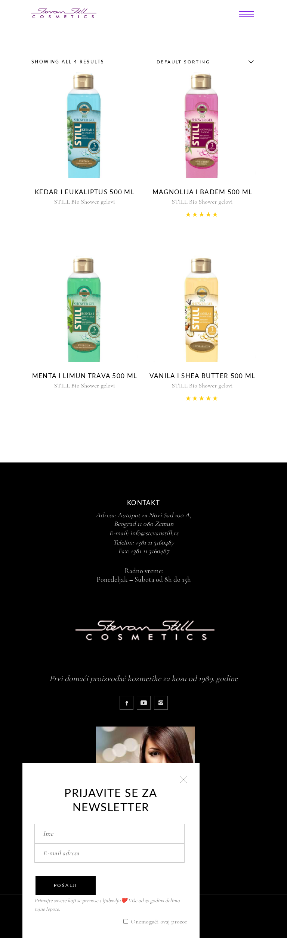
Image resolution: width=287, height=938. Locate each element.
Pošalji (65, 885)
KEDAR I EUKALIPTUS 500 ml (85, 192)
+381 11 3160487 (154, 542)
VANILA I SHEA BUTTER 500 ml (202, 376)
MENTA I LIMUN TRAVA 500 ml (84, 376)
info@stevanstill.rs (154, 533)
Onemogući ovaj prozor (158, 921)
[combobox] (203, 62)
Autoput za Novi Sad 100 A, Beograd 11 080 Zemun (153, 519)
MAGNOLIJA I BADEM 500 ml (202, 192)
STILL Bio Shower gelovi (84, 202)
